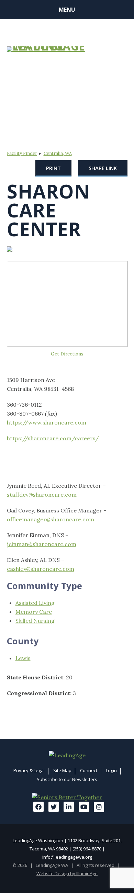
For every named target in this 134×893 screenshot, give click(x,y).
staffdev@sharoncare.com (42, 494)
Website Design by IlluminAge (67, 873)
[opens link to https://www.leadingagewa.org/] (47, 49)
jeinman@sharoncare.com (41, 544)
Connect (88, 770)
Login (111, 770)
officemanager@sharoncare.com (50, 519)
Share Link (103, 168)
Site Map (62, 770)
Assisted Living (35, 602)
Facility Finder (22, 153)
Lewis (23, 658)
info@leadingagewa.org (67, 857)
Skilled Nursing (35, 620)
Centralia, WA (58, 153)
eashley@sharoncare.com (40, 568)
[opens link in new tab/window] (67, 755)
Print (53, 168)
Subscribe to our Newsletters (67, 779)
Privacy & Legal (29, 770)
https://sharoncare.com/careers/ (53, 438)
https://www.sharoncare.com (46, 422)
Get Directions (67, 354)
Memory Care (33, 611)
